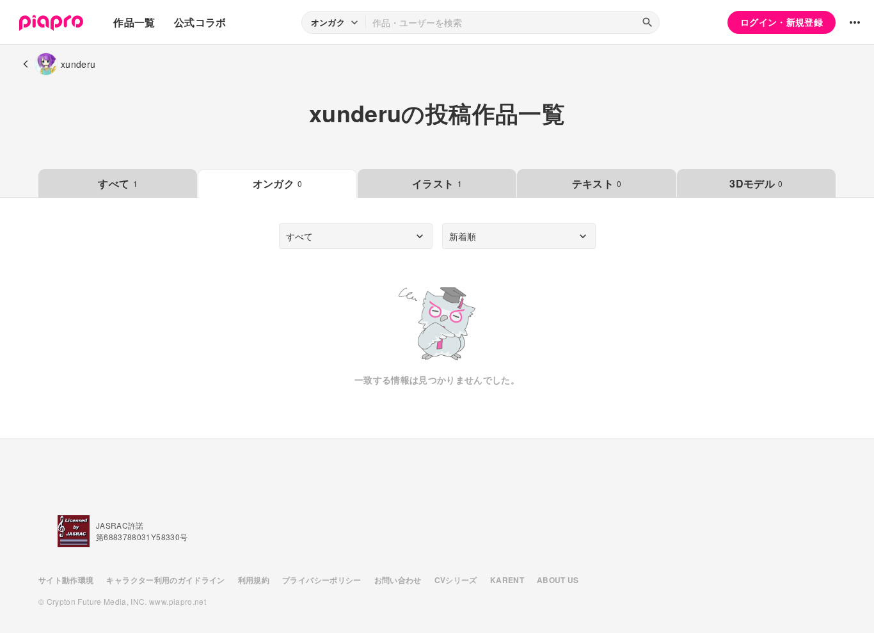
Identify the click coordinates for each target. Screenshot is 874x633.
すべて (117, 183)
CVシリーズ (455, 580)
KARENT (507, 580)
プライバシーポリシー (322, 580)
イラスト (437, 183)
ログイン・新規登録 (781, 21)
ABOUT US (558, 580)
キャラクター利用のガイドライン (165, 580)
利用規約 (253, 580)
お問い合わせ (398, 580)
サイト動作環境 (65, 580)
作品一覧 (134, 22)
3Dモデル (756, 183)
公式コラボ (200, 22)
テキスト (597, 183)
